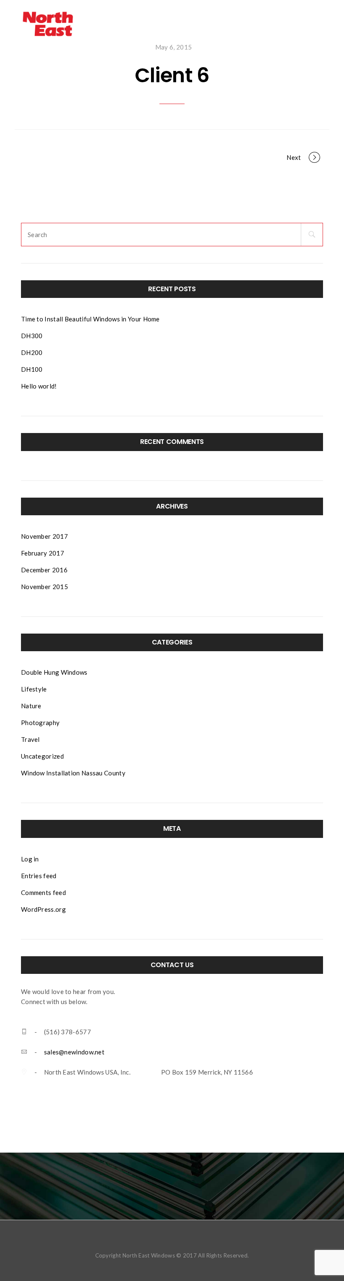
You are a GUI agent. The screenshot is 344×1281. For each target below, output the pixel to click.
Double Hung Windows (54, 672)
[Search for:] (61, 234)
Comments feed (43, 892)
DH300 (32, 335)
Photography (40, 722)
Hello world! (39, 386)
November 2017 (44, 536)
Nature (31, 706)
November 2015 (44, 586)
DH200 (32, 352)
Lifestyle (34, 689)
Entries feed (39, 875)
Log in (30, 859)
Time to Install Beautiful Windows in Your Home (90, 319)
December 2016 (44, 570)
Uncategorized (42, 756)
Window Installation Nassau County (73, 773)
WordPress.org (43, 909)
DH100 (32, 369)
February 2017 (42, 553)
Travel (30, 739)
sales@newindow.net (74, 1052)
